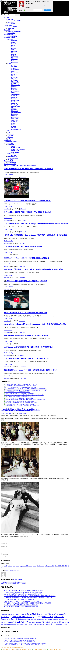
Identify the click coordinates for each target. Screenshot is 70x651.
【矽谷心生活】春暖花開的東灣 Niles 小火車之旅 (13, 583)
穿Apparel (19, 624)
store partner (45, 619)
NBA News (13, 155)
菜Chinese (13, 43)
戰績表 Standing (15, 152)
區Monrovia (14, 103)
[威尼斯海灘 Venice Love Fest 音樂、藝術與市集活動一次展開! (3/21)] (21, 405)
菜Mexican (13, 54)
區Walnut (13, 126)
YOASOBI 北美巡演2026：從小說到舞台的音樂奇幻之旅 (25, 313)
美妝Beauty (25, 624)
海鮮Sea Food (14, 56)
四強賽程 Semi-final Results (18, 149)
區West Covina (15, 127)
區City (9, 63)
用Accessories (12, 624)
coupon (17, 614)
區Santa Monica (15, 117)
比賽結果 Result (15, 150)
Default (33, 614)
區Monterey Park (15, 104)
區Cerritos (13, 75)
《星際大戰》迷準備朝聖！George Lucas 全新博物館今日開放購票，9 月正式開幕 (35, 235)
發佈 (63, 566)
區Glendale (14, 89)
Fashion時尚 (62, 614)
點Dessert (10, 138)
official (27, 566)
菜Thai (12, 60)
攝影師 (59, 566)
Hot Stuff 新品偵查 (12, 36)
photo (30, 566)
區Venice (13, 124)
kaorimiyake (7, 177)
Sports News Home (38, 619)
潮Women (6, 624)
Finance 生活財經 (8, 161)
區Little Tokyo (14, 97)
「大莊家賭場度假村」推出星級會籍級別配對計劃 (23, 246)
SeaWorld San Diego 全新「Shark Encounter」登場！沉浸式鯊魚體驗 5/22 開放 (35, 324)
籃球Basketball (11, 153)
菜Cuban (13, 45)
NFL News (10, 159)
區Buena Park (14, 72)
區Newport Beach (15, 106)
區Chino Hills (14, 77)
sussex (42, 566)
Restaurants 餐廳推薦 (9, 37)
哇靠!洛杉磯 (5, 647)
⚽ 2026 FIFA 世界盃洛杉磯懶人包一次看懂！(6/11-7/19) (25, 281)
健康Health (31, 622)
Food (11, 616)
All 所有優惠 (11, 28)
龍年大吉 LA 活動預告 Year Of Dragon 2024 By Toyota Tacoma (20, 165)
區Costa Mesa (14, 80)
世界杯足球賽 (11, 144)
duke (14, 566)
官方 (56, 566)
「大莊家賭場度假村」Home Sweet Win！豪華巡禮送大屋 (26, 358)
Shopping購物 (24, 619)
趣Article (48, 624)
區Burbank (13, 74)
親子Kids (33, 624)
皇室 (66, 566)
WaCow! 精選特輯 (11, 622)
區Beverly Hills (15, 69)
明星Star (66, 622)
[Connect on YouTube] (54, 649)
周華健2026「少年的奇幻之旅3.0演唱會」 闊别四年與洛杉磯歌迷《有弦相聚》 (34, 269)
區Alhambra (14, 65)
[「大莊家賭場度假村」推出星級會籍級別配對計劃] (17, 392)
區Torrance (14, 121)
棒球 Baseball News (13, 158)
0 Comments (23, 177)
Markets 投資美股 (12, 162)
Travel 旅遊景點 (63, 619)
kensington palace (20, 566)
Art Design (3, 614)
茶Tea (9, 130)
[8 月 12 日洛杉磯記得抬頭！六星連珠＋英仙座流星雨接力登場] (20, 387)
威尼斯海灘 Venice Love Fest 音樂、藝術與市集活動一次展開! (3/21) (30, 370)
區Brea (12, 71)
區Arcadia (13, 68)
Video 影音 (3, 622)
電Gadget (59, 624)
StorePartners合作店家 (10, 164)
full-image (30, 617)
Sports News (30, 619)
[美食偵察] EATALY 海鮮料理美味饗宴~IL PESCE (14, 582)
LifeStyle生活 (9, 570)
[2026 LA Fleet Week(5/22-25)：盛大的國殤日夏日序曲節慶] (19, 393)
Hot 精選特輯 (7, 140)
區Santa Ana (14, 115)
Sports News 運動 (8, 143)
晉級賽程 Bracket (15, 147)
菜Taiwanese (14, 59)
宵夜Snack (10, 135)
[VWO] (25, 10)
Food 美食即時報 (8, 34)
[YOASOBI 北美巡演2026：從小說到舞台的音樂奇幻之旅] (18, 398)
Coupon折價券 (24, 614)
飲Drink (9, 132)
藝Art (30, 624)
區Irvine (13, 92)
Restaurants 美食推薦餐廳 (11, 619)
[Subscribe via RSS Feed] (9, 649)
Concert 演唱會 (11, 33)
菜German (13, 48)
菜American (14, 40)
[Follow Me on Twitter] (24, 649)
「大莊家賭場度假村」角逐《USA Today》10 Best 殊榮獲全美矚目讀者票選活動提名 (36, 224)
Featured (5, 616)
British (5, 566)
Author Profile (17, 579)
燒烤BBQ (13, 42)
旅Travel (61, 622)
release (34, 566)
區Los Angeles (15, 100)
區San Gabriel (14, 114)
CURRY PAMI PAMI (6, 413)
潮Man (2, 624)
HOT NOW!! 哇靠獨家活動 (14, 31)
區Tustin (13, 123)
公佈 (50, 566)
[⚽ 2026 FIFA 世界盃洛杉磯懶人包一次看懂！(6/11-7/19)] (18, 396)
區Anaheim (14, 66)
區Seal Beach (14, 118)
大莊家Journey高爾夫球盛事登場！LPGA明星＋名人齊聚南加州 (28, 347)
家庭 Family (45, 622)
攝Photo (56, 622)
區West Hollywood (16, 129)
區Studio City (14, 120)
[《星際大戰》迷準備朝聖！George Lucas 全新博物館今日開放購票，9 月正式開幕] (25, 390)
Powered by (21, 10)
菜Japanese (14, 51)
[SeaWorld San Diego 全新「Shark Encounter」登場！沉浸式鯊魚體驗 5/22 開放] (24, 399)
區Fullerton (14, 86)
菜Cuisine (10, 39)
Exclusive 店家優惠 (12, 27)
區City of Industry (15, 79)
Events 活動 (7, 30)
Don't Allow (38, 10)
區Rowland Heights (16, 112)
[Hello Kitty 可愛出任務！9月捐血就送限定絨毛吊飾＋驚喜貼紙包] (20, 384)
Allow (47, 10)
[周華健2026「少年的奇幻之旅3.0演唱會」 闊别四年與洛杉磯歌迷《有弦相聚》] (24, 395)
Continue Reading (8, 174)
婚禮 (53, 566)
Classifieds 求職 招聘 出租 (11, 141)
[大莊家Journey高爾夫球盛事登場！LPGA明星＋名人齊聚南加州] (20, 402)
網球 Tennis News (12, 156)
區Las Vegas (14, 95)
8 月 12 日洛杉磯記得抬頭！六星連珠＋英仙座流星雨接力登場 (27, 212)
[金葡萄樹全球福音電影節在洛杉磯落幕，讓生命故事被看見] (19, 401)
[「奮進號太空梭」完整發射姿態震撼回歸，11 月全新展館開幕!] (20, 385)
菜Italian (13, 49)
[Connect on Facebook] (39, 649)
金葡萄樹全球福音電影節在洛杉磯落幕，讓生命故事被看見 (26, 336)
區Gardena (13, 88)
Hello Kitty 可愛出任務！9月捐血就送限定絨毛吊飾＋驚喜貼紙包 (28, 169)
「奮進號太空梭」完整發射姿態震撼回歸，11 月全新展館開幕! (27, 201)
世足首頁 (13, 146)
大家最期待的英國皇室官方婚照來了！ (20, 409)
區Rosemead (14, 111)
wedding (47, 566)
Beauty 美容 (12, 614)
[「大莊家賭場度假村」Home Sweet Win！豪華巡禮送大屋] (19, 404)
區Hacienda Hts (15, 91)
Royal (38, 566)
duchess (10, 566)
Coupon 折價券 (8, 25)
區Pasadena (14, 109)
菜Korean (13, 53)
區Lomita (13, 98)
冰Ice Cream (11, 134)
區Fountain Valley (15, 85)
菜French (13, 46)
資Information (41, 624)
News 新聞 (59, 616)
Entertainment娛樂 (43, 614)
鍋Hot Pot (10, 137)
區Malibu (13, 101)
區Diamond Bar (15, 82)
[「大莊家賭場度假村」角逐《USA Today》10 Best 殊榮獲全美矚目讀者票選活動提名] (25, 389)
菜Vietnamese (14, 62)
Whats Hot (16, 570)
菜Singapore (14, 57)
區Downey (13, 83)
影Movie (52, 622)
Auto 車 (7, 614)
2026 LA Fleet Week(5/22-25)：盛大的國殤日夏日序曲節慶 (26, 258)
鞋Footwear (65, 624)
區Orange (13, 108)
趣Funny (53, 624)
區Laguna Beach (15, 94)
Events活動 (54, 614)
